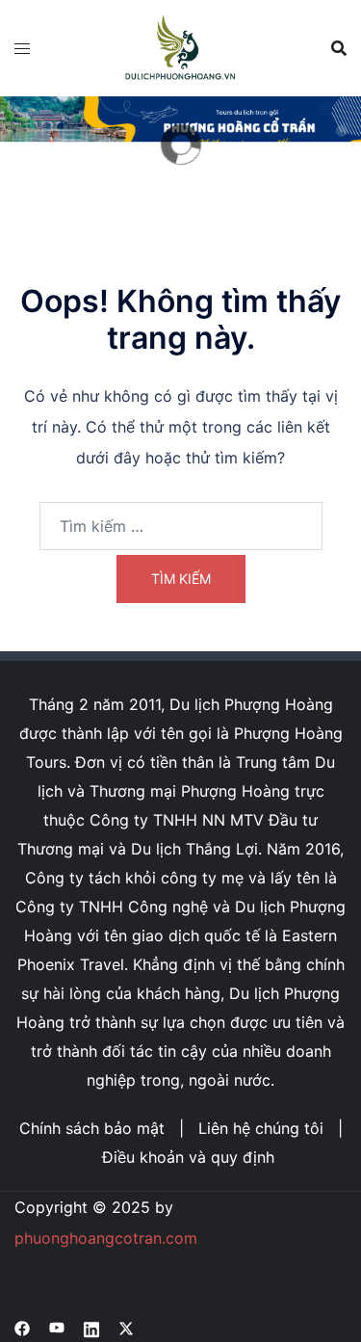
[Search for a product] (339, 48)
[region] (180, 145)
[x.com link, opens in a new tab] (126, 1326)
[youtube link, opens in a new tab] (56, 1326)
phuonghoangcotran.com (105, 1238)
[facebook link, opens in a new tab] (22, 1326)
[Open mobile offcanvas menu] (22, 48)
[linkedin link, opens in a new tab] (91, 1326)
